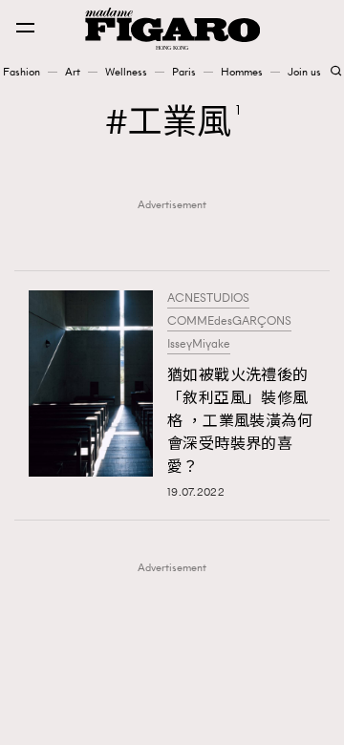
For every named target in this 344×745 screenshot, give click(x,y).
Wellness (126, 71)
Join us (304, 71)
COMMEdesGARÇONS (229, 321)
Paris (184, 71)
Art (72, 71)
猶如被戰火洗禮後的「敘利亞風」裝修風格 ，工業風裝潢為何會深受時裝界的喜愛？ (239, 421)
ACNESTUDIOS (208, 298)
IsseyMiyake (198, 343)
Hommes (242, 71)
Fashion (21, 71)
